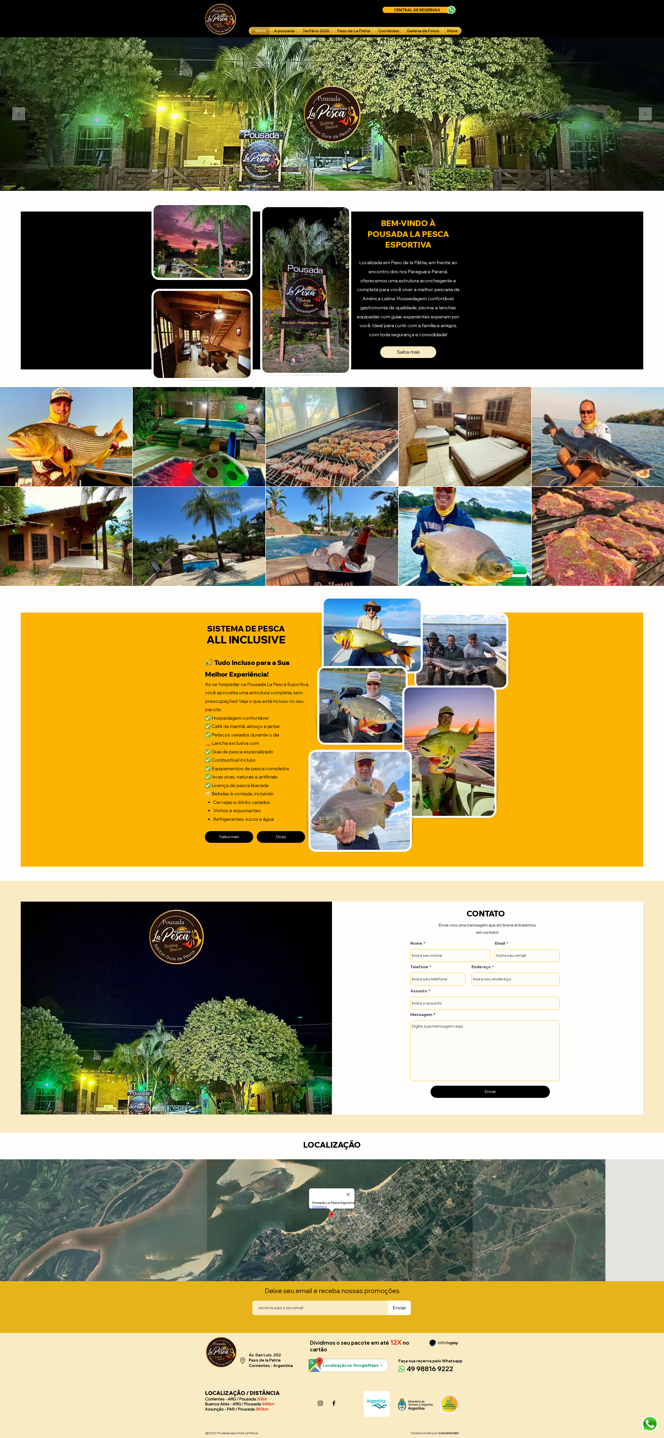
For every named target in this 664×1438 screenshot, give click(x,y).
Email (500, 943)
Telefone (419, 967)
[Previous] (18, 114)
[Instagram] (320, 1403)
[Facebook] (333, 1403)
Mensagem (421, 1014)
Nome (416, 943)
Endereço (481, 967)
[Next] (645, 114)
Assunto (418, 991)
